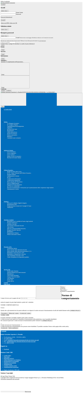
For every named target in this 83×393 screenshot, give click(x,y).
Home (63, 287)
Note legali (6, 357)
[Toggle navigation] (13, 99)
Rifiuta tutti (14, 313)
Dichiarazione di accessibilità (11, 361)
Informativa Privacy (9, 358)
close (2, 106)
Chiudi (2, 50)
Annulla (3, 90)
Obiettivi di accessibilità (10, 363)
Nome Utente (19, 12)
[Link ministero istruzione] (8, 2)
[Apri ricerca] (69, 99)
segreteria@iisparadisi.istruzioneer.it (23, 340)
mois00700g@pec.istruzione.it (21, 341)
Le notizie (64, 290)
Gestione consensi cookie (10, 365)
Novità (63, 288)
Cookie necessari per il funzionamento (11, 325)
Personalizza (4, 313)
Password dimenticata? (6, 17)
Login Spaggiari (42, 40)
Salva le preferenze (13, 328)
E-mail (17, 37)
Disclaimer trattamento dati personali (10, 379)
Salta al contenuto (5, 1)
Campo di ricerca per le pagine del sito (10, 298)
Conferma (8, 90)
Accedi (3, 4)
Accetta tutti (25, 313)
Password (18, 14)
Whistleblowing (8, 364)
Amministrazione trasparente (11, 367)
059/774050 (9, 338)
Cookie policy (7, 355)
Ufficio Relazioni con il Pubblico (12, 360)
